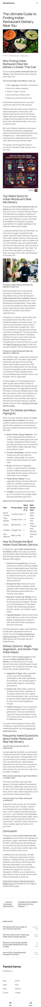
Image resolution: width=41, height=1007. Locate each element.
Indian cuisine (23, 656)
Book (30, 1005)
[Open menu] (37, 3)
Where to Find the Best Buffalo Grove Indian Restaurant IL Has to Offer (15, 945)
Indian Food (24, 55)
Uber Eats (15, 85)
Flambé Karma (8, 3)
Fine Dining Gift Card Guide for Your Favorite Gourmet (15, 928)
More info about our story (17, 344)
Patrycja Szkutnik (14, 55)
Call (10, 1005)
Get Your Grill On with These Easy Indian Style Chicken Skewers (16, 936)
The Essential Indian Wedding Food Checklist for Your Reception (28, 904)
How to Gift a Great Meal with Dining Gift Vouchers (14, 953)
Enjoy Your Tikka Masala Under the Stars (8, 904)
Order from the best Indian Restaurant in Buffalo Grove (19, 882)
